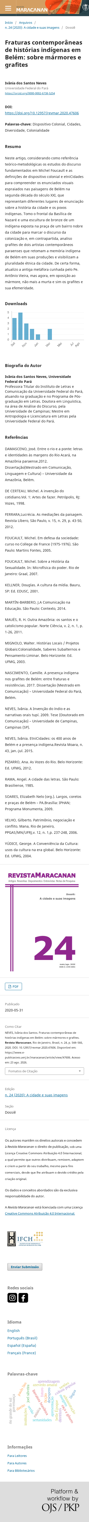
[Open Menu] (8, 8)
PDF (15, 986)
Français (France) (21, 1352)
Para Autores (16, 1463)
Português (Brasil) (22, 1338)
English (13, 1330)
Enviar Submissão (25, 1267)
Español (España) (21, 1345)
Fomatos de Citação (23, 1071)
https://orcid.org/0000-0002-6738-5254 (30, 93)
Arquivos (25, 22)
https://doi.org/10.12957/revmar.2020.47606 (42, 113)
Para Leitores (17, 1455)
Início (9, 22)
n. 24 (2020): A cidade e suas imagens (32, 27)
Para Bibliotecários (21, 1470)
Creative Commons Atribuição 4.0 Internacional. (40, 1213)
